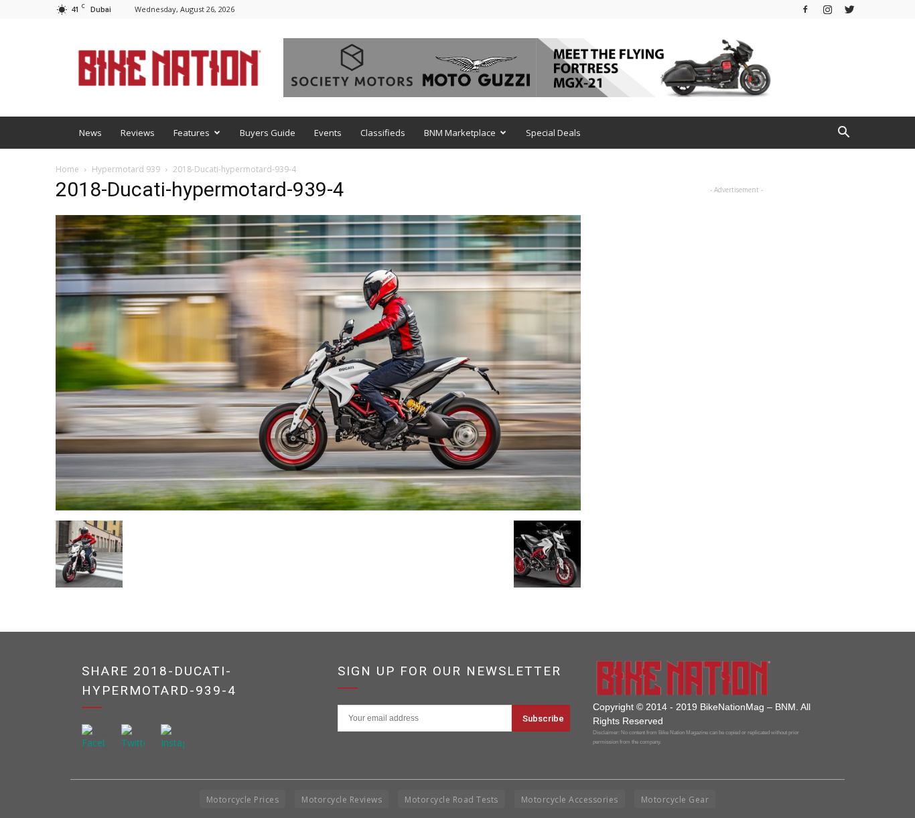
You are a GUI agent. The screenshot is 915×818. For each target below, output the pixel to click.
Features (191, 133)
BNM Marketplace (460, 133)
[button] (843, 133)
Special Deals (553, 133)
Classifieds (382, 133)
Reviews (138, 133)
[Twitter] (849, 9)
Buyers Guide (267, 133)
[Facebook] (805, 9)
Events (328, 133)
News (90, 133)
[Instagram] (827, 9)
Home (67, 169)
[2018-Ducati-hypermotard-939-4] (318, 506)
